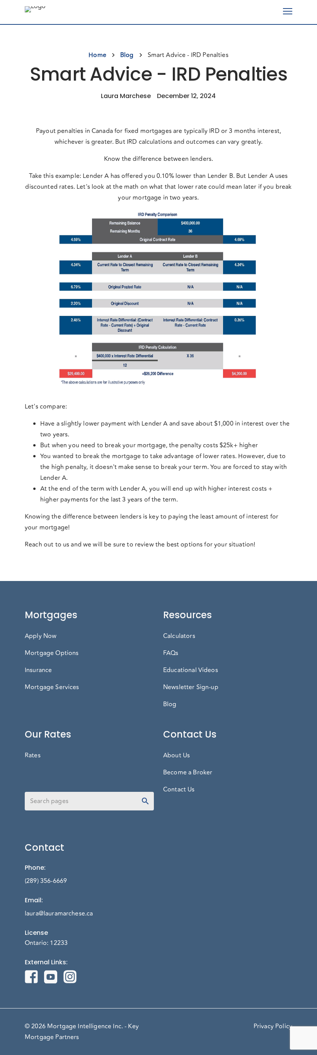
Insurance (38, 670)
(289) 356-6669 (46, 881)
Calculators (179, 636)
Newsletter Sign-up (190, 687)
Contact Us (179, 789)
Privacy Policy (273, 1026)
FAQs (171, 653)
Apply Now (40, 636)
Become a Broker (187, 772)
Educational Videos (190, 670)
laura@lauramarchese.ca (59, 913)
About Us (176, 755)
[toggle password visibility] (145, 801)
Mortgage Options (51, 653)
